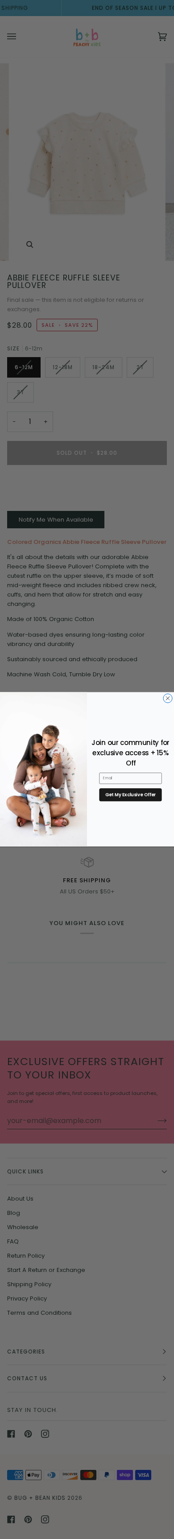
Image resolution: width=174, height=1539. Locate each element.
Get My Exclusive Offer (130, 795)
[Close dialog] (167, 698)
